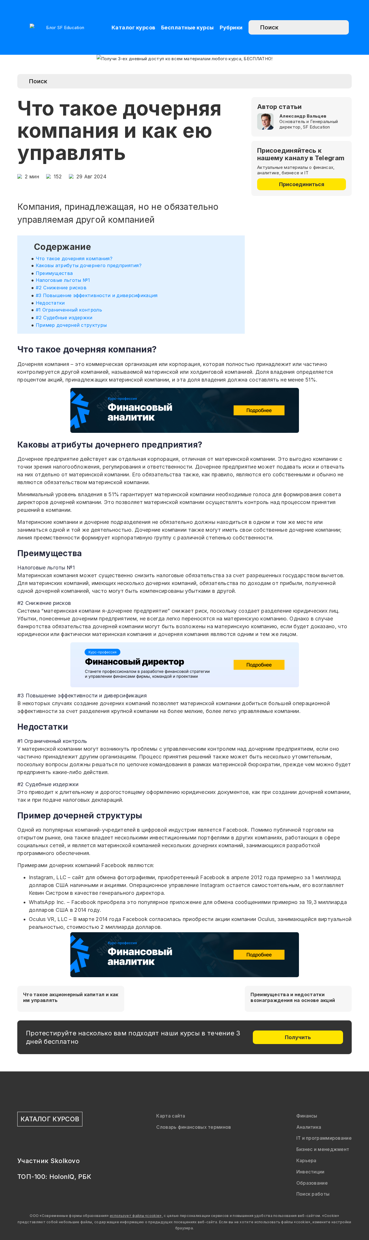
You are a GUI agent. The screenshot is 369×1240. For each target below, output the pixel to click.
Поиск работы (313, 1194)
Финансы (306, 1116)
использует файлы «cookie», (136, 1215)
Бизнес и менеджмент (322, 1149)
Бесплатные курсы (187, 27)
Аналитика (308, 1127)
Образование (312, 1183)
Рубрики (231, 27)
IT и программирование (324, 1138)
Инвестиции (310, 1172)
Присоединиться (301, 184)
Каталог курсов (133, 27)
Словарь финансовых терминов (193, 1127)
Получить (298, 1037)
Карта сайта (170, 1116)
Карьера (306, 1160)
